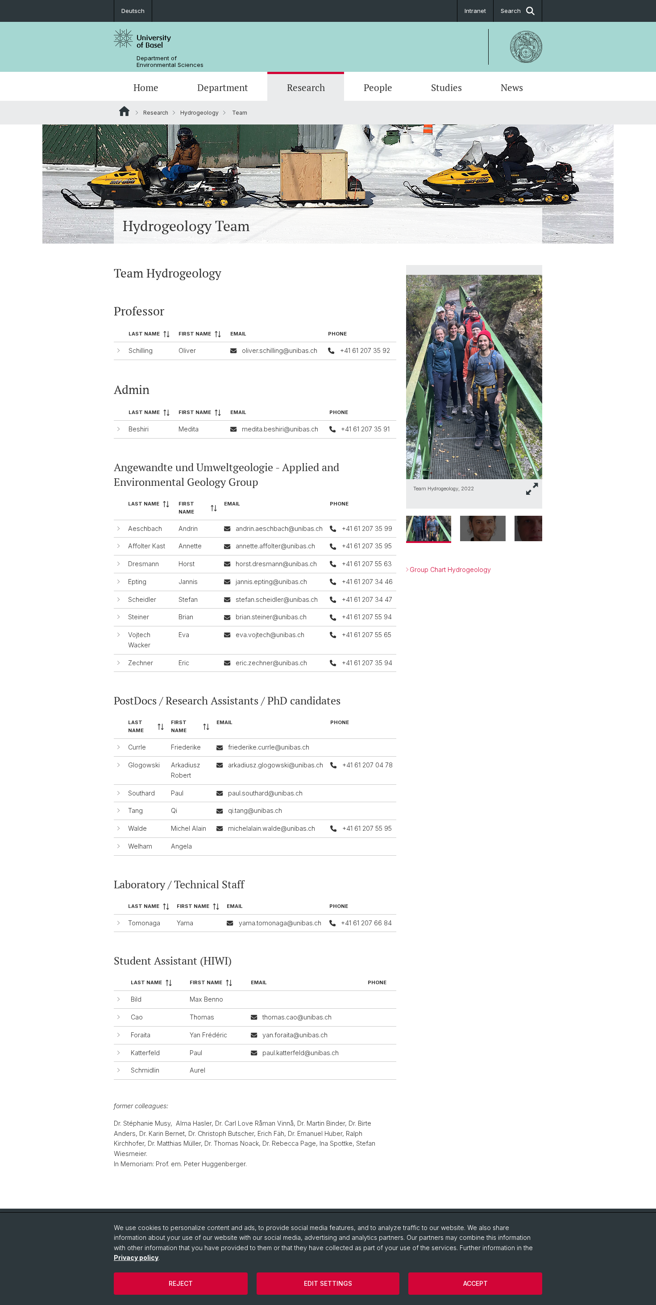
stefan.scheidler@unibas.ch (277, 599)
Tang (135, 810)
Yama (185, 923)
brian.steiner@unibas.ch (271, 617)
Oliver (187, 350)
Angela (181, 846)
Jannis (188, 581)
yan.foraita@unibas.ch (295, 1035)
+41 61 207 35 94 (367, 663)
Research (306, 87)
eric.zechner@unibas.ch (271, 663)
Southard (141, 793)
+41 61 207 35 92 (365, 350)
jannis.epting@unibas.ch (271, 581)
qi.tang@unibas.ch (255, 810)
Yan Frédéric (208, 1035)
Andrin (188, 528)
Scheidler (142, 599)
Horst (187, 564)
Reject (181, 1283)
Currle (137, 747)
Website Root (124, 111)
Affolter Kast (146, 546)
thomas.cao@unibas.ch (297, 1017)
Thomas (202, 1017)
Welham (140, 846)
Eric (184, 663)
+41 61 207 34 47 (367, 599)
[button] (532, 489)
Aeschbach (145, 528)
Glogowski (144, 765)
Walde (137, 828)
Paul (177, 793)
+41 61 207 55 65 (366, 634)
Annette (190, 546)
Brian (186, 617)
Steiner (138, 617)
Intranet (475, 10)
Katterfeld (145, 1052)
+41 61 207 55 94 (367, 617)
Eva (184, 634)
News (512, 87)
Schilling (141, 350)
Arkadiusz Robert (185, 770)
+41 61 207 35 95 (367, 546)
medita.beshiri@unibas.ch (280, 429)
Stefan (188, 599)
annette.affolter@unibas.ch (275, 546)
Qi (174, 810)
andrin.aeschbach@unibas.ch (279, 528)
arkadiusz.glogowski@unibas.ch (275, 765)
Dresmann (143, 564)
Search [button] (511, 10)
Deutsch (133, 10)
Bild (136, 999)
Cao (137, 1017)
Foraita (140, 1035)
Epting (137, 581)
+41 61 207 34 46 (367, 581)
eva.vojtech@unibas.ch (270, 634)
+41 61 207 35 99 (367, 528)
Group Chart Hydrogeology (450, 569)
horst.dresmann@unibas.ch (276, 564)
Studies (446, 87)
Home (145, 87)
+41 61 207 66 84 (366, 923)
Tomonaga (144, 923)
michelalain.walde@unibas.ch (271, 828)
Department (222, 87)
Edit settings (328, 1283)
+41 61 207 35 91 (365, 429)
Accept (475, 1283)
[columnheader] (150, 334)
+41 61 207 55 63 (367, 564)
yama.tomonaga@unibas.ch (280, 923)
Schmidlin (145, 1070)
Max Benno (206, 999)
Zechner (140, 663)
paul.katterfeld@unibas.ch (300, 1052)
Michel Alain (188, 828)
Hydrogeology (199, 112)
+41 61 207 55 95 (367, 828)
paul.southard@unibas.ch (265, 793)
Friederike (186, 747)
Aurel (197, 1070)
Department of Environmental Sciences (170, 61)
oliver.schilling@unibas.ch (279, 350)
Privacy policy (136, 1257)
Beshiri (139, 429)
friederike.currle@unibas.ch (268, 747)
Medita (189, 429)
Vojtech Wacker (139, 640)
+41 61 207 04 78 (367, 765)
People (378, 87)
